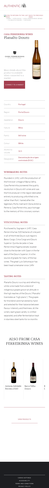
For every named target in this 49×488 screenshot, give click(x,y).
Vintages (27, 20)
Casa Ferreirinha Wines (33, 18)
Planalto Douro (15, 20)
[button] (15, 5)
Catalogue (17, 18)
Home (9, 18)
